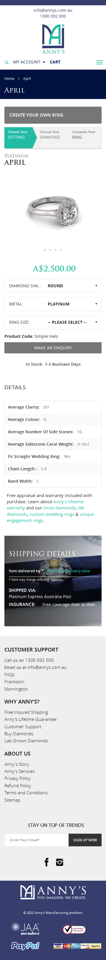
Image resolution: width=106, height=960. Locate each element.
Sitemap (12, 800)
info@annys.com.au (53, 10)
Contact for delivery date (67, 570)
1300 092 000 (53, 16)
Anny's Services (19, 771)
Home (9, 78)
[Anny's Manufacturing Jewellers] (53, 38)
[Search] (6, 62)
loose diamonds (59, 508)
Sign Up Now (85, 840)
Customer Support (22, 726)
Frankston (14, 681)
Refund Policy (17, 785)
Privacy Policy (17, 778)
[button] (45, 250)
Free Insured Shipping (26, 712)
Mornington (16, 689)
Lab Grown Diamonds (26, 741)
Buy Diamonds (18, 733)
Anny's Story (16, 764)
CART (55, 62)
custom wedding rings (51, 514)
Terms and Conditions (26, 792)
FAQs (9, 674)
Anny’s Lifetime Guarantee (30, 719)
